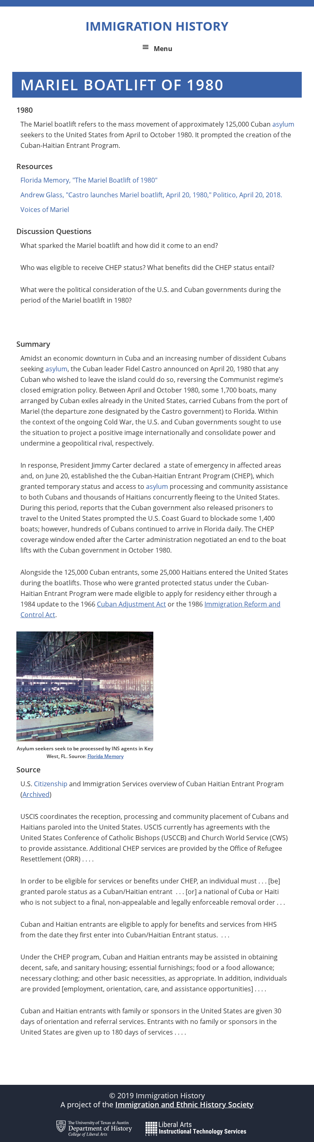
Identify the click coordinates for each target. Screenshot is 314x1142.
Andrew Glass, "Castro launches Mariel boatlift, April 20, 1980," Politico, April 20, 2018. (151, 194)
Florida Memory (105, 756)
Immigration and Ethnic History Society (184, 1104)
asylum (283, 124)
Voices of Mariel (44, 209)
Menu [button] (163, 48)
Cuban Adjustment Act (131, 604)
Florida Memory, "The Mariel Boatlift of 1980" (88, 180)
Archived (35, 794)
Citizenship (50, 783)
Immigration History (157, 26)
